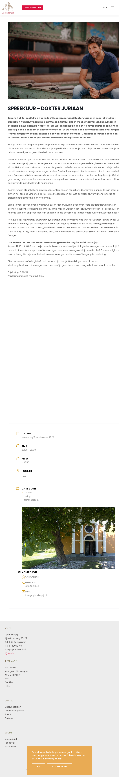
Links (7, 686)
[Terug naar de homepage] (7, 8)
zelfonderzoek (31, 499)
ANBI (7, 678)
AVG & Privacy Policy (49, 758)
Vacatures (10, 667)
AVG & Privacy (12, 674)
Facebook (10, 742)
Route (8, 714)
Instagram (10, 746)
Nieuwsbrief (11, 739)
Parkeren (9, 718)
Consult (28, 492)
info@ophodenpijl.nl (36, 595)
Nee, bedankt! (59, 766)
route (11, 653)
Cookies (9, 682)
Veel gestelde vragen (16, 671)
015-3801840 (32, 586)
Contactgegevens (14, 710)
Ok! (38, 766)
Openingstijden (13, 706)
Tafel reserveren (32, 8)
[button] (108, 8)
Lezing (27, 496)
